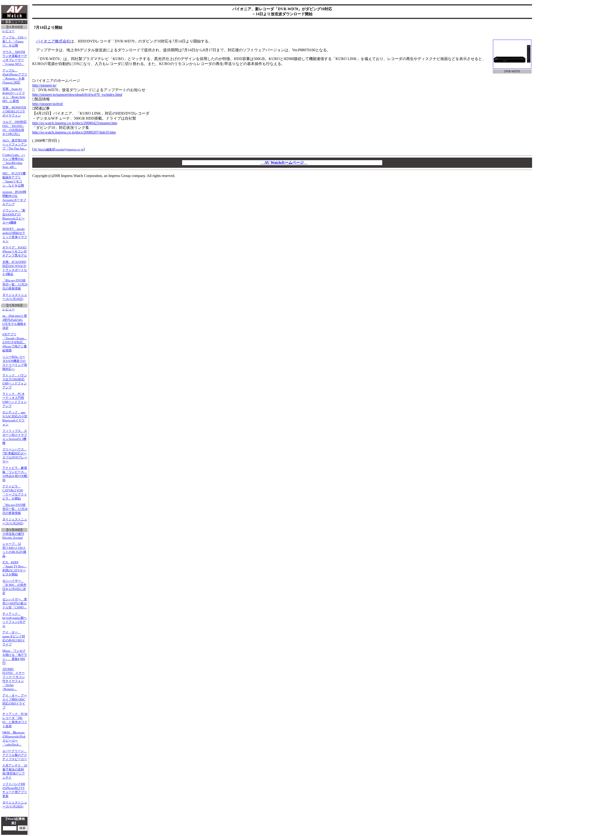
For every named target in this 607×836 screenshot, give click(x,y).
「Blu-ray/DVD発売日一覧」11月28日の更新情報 (15, 509)
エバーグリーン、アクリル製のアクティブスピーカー (14, 755)
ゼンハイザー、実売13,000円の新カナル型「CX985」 (14, 603)
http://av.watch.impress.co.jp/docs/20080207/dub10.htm (74, 132)
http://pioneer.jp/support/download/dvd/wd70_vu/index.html (77, 95)
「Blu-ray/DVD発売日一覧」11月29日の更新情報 (15, 284)
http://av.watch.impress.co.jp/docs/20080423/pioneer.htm (74, 123)
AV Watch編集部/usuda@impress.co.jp (58, 149)
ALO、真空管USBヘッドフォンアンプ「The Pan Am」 (14, 144)
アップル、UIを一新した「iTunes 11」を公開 (14, 41)
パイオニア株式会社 (53, 41)
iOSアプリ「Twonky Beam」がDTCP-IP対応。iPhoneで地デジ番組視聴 (14, 342)
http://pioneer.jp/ (44, 85)
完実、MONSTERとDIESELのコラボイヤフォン (14, 111)
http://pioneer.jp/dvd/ (47, 104)
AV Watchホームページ (284, 162)
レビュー (8, 31)
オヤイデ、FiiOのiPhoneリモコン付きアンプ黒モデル (14, 251)
